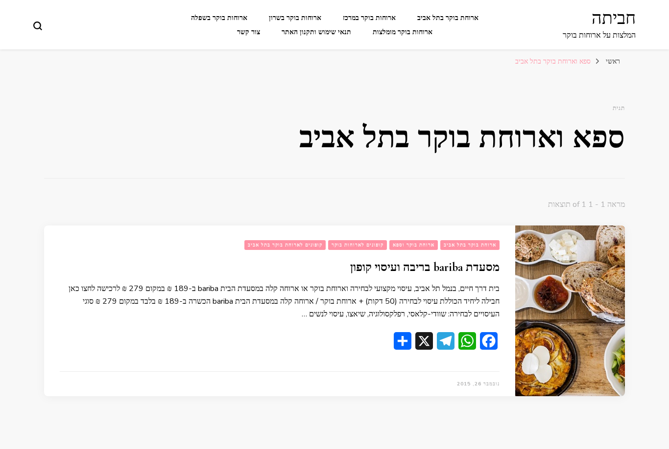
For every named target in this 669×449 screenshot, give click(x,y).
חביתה (614, 18)
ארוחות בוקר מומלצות (402, 32)
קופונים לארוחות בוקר (357, 245)
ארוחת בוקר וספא (413, 245)
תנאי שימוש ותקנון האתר (316, 32)
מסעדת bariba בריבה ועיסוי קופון (425, 267)
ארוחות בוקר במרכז (369, 17)
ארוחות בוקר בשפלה (219, 17)
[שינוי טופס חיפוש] (37, 26)
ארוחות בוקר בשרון (295, 17)
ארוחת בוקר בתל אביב (447, 17)
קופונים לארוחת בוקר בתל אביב (285, 245)
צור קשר (248, 32)
